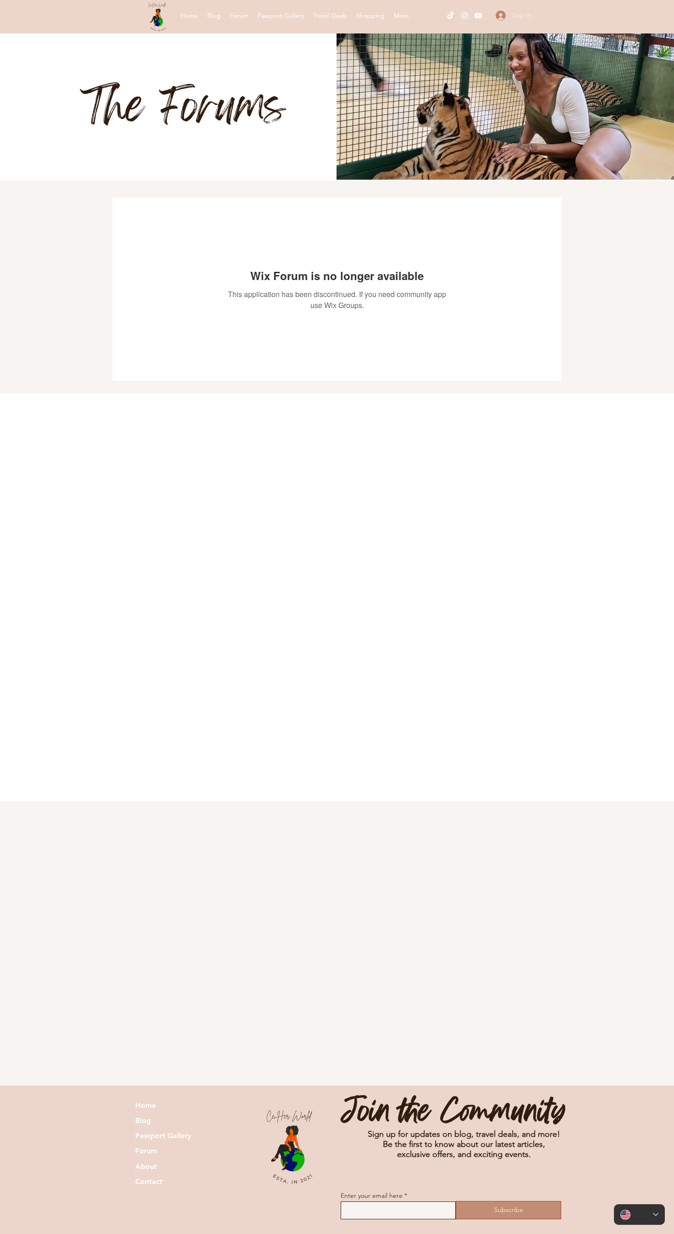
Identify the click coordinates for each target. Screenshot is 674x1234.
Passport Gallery (163, 1135)
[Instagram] (464, 15)
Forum (146, 1150)
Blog (143, 1120)
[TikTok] (450, 15)
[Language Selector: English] (639, 1214)
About (146, 1166)
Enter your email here (372, 1195)
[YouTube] (478, 15)
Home (145, 1105)
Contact (148, 1181)
